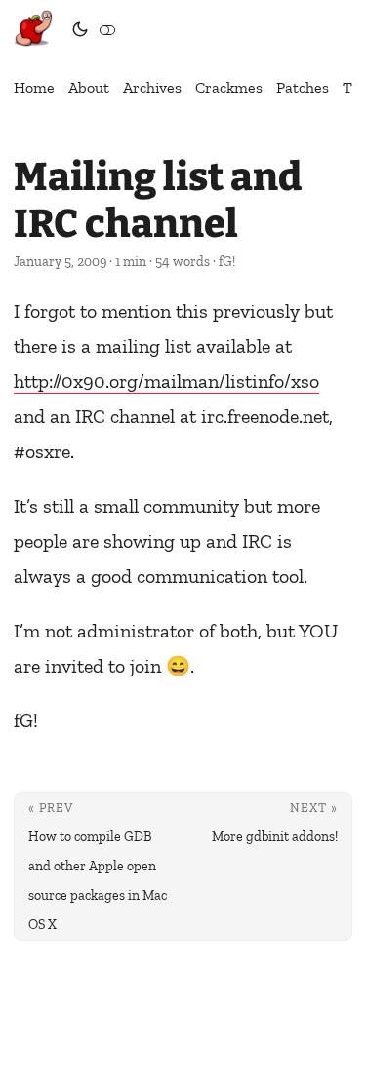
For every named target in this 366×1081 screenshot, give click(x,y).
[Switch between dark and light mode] (80, 29)
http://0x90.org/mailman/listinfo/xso (166, 381)
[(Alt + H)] (37, 29)
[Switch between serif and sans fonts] (107, 29)
